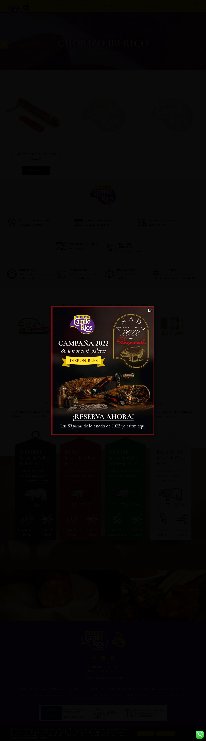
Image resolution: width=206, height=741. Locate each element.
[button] (150, 310)
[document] (103, 370)
